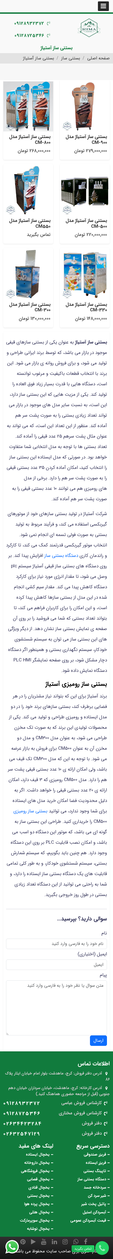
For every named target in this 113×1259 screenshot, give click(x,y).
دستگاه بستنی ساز (61, 555)
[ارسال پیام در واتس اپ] (15, 1247)
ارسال (98, 1040)
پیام (103, 975)
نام (104, 933)
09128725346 (29, 35)
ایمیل (102, 954)
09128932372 (29, 23)
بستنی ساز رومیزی (30, 811)
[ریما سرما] (89, 27)
